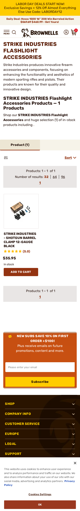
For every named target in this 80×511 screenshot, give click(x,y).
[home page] (40, 33)
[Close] (75, 463)
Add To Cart (21, 272)
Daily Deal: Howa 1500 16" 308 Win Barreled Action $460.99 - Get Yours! (40, 20)
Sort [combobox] (68, 158)
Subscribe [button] (40, 382)
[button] (6, 32)
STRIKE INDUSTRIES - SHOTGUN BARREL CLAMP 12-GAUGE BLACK (20, 240)
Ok (40, 504)
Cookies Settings (40, 494)
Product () (20, 145)
